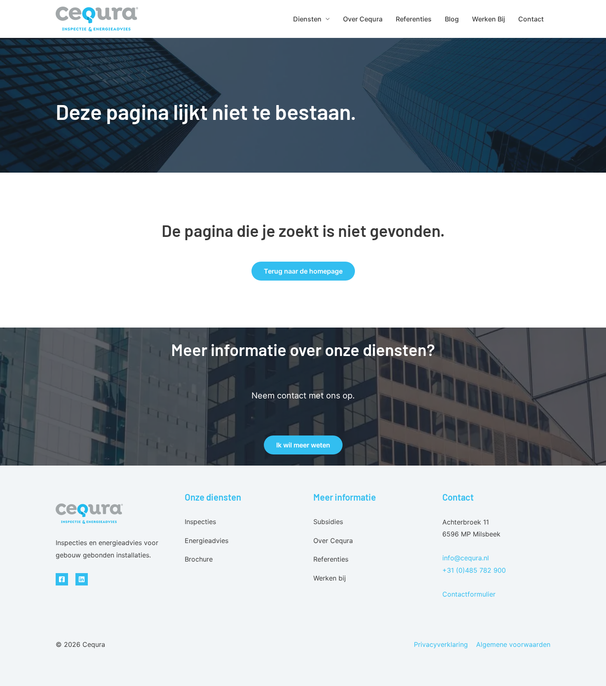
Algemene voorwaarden (513, 644)
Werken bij (488, 19)
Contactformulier (469, 594)
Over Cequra (363, 19)
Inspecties (200, 521)
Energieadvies (206, 540)
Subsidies (328, 521)
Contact (531, 19)
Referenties (414, 19)
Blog (452, 19)
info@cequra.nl (465, 558)
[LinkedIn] (81, 579)
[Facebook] (62, 579)
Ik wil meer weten (303, 445)
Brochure (199, 559)
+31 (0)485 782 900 (474, 570)
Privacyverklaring (441, 644)
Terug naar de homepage (303, 271)
